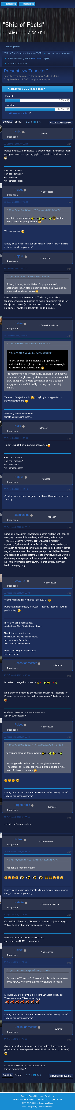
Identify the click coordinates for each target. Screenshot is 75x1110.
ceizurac (20, 580)
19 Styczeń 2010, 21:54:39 (15, 1039)
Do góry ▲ (49, 1096)
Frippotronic (22, 805)
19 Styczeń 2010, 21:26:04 (15, 915)
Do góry (7, 1075)
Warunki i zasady (36, 1096)
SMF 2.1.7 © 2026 (30, 1103)
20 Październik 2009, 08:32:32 (17, 593)
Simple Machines (46, 1103)
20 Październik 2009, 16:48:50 (17, 675)
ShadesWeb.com (46, 1106)
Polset (18, 189)
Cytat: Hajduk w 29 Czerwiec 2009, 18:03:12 (30, 343)
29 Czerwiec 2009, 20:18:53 (16, 438)
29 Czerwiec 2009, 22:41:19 (16, 489)
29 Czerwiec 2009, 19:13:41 (16, 335)
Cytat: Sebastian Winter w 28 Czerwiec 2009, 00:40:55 (35, 210)
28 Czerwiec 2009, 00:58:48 (16, 144)
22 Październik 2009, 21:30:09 (17, 817)
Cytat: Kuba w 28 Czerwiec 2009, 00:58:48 (29, 276)
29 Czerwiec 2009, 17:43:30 (16, 202)
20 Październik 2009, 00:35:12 (17, 527)
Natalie (19, 902)
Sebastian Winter (25, 663)
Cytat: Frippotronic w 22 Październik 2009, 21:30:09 (33, 860)
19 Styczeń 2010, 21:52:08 (15, 962)
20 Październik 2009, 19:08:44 (17, 737)
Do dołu (7, 122)
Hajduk (19, 256)
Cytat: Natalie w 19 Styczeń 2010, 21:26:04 (29, 970)
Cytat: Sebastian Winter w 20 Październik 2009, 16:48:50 (36, 745)
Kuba (17, 131)
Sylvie (47, 58)
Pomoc (24, 1096)
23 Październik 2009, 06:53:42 (17, 852)
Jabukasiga (21, 514)
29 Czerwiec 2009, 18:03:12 (16, 268)
